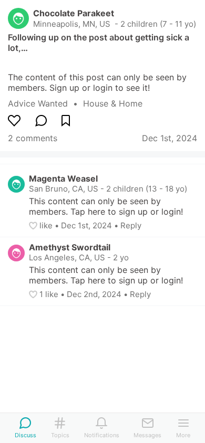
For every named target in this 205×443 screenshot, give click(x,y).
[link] (45, 103)
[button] (34, 225)
